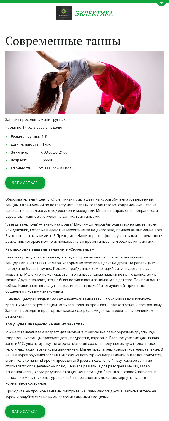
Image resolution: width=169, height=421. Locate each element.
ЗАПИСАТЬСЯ (25, 182)
